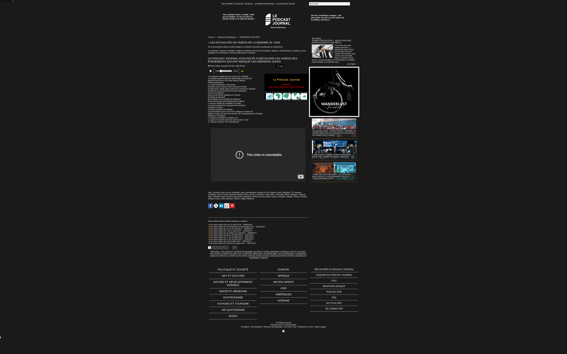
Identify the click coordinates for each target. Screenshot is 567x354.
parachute (237, 197)
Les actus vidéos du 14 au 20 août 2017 (226, 229)
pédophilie (246, 197)
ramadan (281, 197)
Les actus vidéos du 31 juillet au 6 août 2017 (228, 233)
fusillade (232, 195)
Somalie (303, 197)
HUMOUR (264, 258)
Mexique (294, 195)
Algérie (273, 192)
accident (216, 192)
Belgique (286, 192)
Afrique (283, 275)
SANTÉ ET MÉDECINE (253, 254)
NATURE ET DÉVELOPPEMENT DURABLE (271, 252)
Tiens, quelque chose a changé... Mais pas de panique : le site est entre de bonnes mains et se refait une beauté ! (239, 17)
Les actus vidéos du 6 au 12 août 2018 (225, 225)
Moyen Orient (283, 281)
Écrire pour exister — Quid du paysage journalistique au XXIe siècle (331, 42)
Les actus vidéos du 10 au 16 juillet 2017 (226, 239)
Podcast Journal (258, 197)
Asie (284, 288)
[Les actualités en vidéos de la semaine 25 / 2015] (286, 75)
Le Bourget (279, 195)
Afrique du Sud (263, 192)
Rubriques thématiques (226, 37)
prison (274, 197)
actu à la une (226, 192)
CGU (334, 280)
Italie (272, 195)
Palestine (216, 197)
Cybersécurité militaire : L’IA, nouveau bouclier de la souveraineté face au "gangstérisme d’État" (331, 176)
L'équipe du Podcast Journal (334, 275)
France (225, 195)
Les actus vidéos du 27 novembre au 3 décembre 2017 (232, 227)
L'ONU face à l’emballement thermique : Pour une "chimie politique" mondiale (332, 156)
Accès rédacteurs (285, 4)
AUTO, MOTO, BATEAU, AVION (249, 256)
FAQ (334, 297)
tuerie (217, 199)
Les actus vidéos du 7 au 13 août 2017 (225, 231)
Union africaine (227, 199)
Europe (283, 269)
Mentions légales (334, 286)
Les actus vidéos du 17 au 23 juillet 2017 (226, 237)
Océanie (284, 300)
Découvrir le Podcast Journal (237, 4)
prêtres (268, 197)
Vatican (237, 199)
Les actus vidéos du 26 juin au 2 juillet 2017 (227, 243)
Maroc (287, 195)
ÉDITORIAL (215, 252)
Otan (210, 197)
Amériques (283, 294)
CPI (292, 192)
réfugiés (289, 197)
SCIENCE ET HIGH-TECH (232, 254)
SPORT (232, 256)
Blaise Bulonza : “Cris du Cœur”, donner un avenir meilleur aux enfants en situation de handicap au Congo (334, 133)
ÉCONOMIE (247, 252)
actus (243, 192)
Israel (267, 195)
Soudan (211, 199)
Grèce (246, 195)
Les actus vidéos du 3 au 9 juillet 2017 (225, 241)
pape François (227, 197)
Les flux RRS (334, 303)
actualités (236, 192)
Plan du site (334, 292)
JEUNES (266, 256)
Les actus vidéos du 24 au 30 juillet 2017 (226, 235)
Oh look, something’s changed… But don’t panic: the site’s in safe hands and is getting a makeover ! (327, 17)
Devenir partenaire (265, 4)
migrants (302, 195)
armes (279, 192)
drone (219, 195)
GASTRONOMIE (270, 254)
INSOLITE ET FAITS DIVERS (282, 256)
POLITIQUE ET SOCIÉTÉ (250, 37)
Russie (296, 197)
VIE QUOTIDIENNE (286, 254)
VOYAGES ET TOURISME (233, 303)
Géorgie (240, 195)
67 (235, 248)
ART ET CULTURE (297, 252)
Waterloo (250, 199)
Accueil (211, 37)
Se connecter (334, 308)
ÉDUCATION (215, 254)
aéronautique (251, 192)
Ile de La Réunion (257, 195)
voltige (243, 199)
